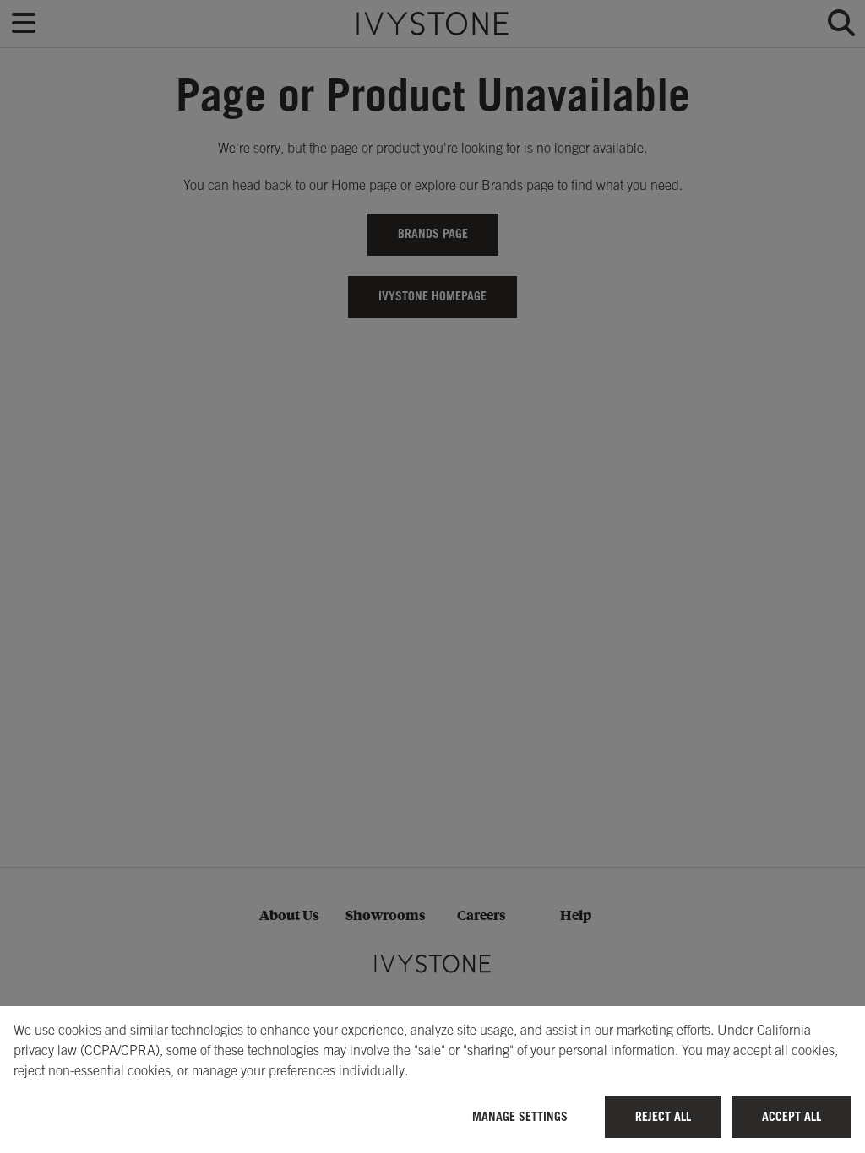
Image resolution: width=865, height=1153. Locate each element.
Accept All (791, 1116)
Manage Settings (520, 1116)
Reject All (663, 1116)
